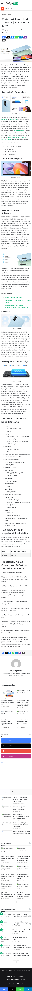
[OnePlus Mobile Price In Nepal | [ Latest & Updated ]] (6, 924)
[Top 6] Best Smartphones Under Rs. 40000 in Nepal (8, 894)
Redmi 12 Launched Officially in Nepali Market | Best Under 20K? (7, 701)
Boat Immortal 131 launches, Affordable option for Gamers (20, 808)
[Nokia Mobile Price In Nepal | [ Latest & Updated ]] (6, 948)
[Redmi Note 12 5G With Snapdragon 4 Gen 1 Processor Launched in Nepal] (24, 714)
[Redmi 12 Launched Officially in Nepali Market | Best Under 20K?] (8, 693)
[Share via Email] (3, 40)
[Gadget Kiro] (11, 3)
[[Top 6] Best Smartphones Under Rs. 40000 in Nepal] (8, 887)
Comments (25, 792)
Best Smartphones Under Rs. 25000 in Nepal (23, 876)
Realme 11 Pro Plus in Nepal (13, 297)
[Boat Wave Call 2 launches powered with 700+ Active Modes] (7, 817)
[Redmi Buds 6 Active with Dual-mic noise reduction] (7, 834)
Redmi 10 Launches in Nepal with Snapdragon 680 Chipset (7, 722)
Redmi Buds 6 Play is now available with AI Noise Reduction (21, 824)
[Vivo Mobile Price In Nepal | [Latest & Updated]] (6, 932)
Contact (23, 979)
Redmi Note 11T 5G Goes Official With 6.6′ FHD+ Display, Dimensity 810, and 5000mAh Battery (23, 702)
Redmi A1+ (13, 119)
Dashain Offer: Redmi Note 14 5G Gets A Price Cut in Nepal (20, 799)
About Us (14, 976)
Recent (5, 792)
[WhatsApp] (16, 37)
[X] (7, 37)
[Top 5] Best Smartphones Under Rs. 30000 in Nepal (23, 894)
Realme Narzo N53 (19, 131)
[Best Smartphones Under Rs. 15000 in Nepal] (8, 851)
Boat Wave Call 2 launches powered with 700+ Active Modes (21, 816)
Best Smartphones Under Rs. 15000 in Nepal (7, 858)
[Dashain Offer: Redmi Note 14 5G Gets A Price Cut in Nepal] (7, 800)
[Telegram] (20, 37)
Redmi (9, 14)
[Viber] (24, 37)
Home (5, 14)
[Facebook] (3, 37)
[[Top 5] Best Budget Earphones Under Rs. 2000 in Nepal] (24, 851)
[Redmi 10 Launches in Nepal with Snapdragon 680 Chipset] (8, 714)
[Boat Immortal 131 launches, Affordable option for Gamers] (7, 808)
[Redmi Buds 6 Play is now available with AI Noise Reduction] (7, 825)
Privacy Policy (21, 976)
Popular (14, 792)
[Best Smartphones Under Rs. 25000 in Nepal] (24, 869)
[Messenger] (12, 37)
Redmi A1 (4, 119)
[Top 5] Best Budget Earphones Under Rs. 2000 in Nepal (23, 858)
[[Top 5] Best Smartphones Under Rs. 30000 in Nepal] (24, 887)
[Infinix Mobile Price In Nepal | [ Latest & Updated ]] (6, 916)
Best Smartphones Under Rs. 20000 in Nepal (7, 876)
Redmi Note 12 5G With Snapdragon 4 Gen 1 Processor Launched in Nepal (23, 722)
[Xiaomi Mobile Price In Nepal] (6, 940)
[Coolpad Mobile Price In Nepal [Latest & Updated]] (6, 956)
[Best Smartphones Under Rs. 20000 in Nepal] (8, 869)
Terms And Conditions (13, 979)
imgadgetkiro (7, 30)
